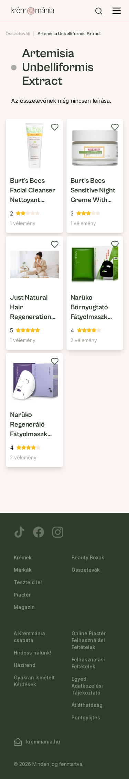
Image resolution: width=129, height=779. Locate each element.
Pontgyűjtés (86, 717)
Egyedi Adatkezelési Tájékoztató (87, 686)
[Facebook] (38, 532)
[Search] (99, 11)
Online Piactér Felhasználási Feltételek (89, 640)
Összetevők (18, 33)
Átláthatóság (87, 705)
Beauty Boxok (88, 557)
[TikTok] (19, 532)
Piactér (22, 595)
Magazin (24, 607)
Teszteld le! (28, 582)
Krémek (23, 557)
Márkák (23, 570)
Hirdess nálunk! (32, 653)
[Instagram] (57, 532)
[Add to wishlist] (55, 127)
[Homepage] (32, 11)
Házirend (24, 665)
